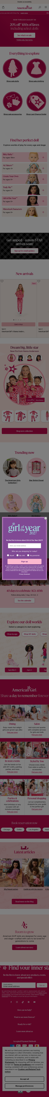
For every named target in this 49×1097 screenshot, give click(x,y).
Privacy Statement (24, 574)
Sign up (24, 561)
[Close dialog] (45, 518)
